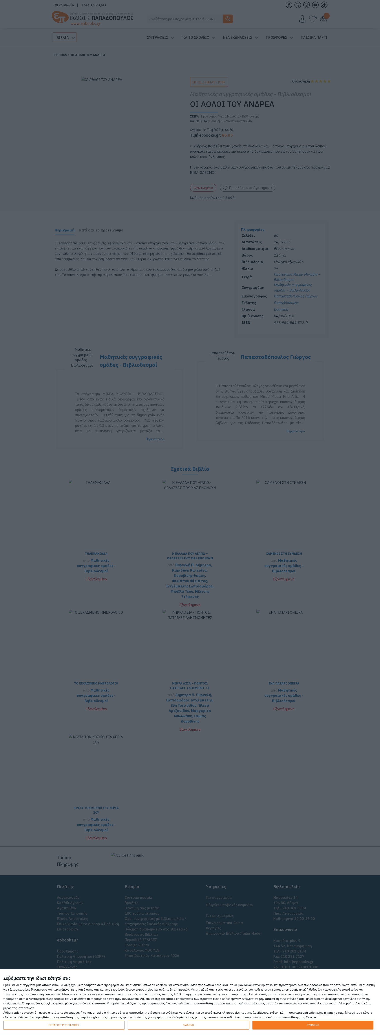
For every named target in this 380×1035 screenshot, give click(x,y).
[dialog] (190, 1002)
